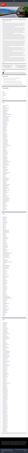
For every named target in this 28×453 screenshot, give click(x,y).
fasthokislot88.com (5, 157)
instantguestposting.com (6, 303)
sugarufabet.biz (5, 193)
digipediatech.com (5, 387)
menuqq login (3, 441)
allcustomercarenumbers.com (6, 161)
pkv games (4, 98)
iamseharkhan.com (5, 335)
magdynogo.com (5, 431)
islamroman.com (5, 244)
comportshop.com (5, 299)
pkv (3, 96)
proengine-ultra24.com (5, 267)
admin (10, 20)
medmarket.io (4, 379)
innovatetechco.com (5, 399)
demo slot (4, 94)
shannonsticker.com (5, 331)
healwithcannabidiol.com (6, 180)
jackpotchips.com (5, 159)
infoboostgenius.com (5, 408)
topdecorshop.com (5, 300)
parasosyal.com (5, 363)
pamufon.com (4, 171)
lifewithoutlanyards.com (6, 268)
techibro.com (4, 248)
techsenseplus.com (5, 407)
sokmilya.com (4, 206)
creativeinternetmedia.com (6, 232)
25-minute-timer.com (5, 140)
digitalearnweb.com (5, 323)
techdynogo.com (5, 385)
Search (4, 70)
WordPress (25, 450)
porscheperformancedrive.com (6, 172)
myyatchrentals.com (5, 346)
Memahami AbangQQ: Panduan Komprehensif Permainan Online (12, 82)
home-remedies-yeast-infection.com (7, 114)
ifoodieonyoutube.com (5, 117)
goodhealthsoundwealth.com (6, 365)
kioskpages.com (5, 181)
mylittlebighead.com (5, 147)
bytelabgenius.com (5, 398)
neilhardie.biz (4, 279)
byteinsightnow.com (5, 420)
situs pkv (6, 441)
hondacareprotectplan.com (6, 352)
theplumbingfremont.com (6, 309)
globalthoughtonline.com (6, 344)
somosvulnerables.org (5, 169)
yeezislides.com (5, 112)
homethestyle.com (5, 135)
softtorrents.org (5, 168)
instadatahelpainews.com (6, 201)
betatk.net (4, 313)
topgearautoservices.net (6, 195)
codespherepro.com (5, 417)
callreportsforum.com (5, 205)
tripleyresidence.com (5, 167)
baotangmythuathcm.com (6, 356)
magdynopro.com (5, 400)
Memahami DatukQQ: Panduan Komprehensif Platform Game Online (13, 84)
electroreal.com (5, 115)
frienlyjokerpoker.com (5, 246)
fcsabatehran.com (5, 368)
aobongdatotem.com (5, 113)
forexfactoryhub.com (5, 238)
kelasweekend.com (5, 312)
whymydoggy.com (5, 322)
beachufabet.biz (5, 191)
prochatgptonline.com (5, 237)
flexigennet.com (5, 377)
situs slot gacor (5, 93)
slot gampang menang (14, 444)
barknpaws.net (4, 341)
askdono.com (4, 227)
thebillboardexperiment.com (6, 190)
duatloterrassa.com (5, 170)
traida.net (4, 269)
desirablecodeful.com (5, 376)
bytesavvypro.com (5, 410)
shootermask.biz (5, 282)
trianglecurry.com (5, 182)
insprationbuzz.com (5, 332)
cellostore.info (4, 342)
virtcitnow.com (4, 235)
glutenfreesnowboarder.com (6, 178)
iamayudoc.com (5, 146)
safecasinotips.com (5, 158)
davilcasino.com (5, 129)
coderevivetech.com (5, 421)
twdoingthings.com (5, 373)
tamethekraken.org (5, 173)
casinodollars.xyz (5, 289)
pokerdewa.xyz (4, 291)
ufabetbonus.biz (5, 311)
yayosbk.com (4, 278)
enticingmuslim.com (5, 364)
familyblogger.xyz (5, 162)
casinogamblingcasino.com (6, 353)
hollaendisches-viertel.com (6, 266)
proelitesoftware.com (5, 160)
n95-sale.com (4, 233)
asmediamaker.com (5, 343)
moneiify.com (4, 345)
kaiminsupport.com (5, 329)
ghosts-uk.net (4, 226)
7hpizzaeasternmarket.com (6, 265)
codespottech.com (5, 384)
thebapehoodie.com (5, 362)
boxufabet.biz (4, 194)
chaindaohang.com (5, 259)
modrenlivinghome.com (6, 200)
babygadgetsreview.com (6, 254)
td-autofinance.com (5, 245)
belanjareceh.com (5, 330)
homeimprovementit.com (6, 107)
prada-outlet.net (5, 216)
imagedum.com (5, 183)
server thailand (20, 442)
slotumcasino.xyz (5, 287)
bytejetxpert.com (5, 429)
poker (3, 92)
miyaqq (21, 444)
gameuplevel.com (5, 134)
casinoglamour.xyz (5, 288)
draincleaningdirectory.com (6, 355)
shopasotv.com (5, 301)
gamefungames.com (5, 139)
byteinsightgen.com (5, 411)
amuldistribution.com (5, 136)
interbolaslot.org (5, 324)
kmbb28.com (4, 204)
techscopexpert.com (5, 396)
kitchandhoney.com (5, 270)
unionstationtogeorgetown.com (7, 145)
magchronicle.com (5, 386)
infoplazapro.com (5, 401)
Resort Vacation (17, 449)
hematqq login (16, 442)
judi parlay (19, 441)
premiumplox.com (5, 277)
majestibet (18, 444)
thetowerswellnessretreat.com (6, 184)
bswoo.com (4, 315)
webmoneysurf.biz (5, 280)
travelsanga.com (5, 302)
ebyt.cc (3, 258)
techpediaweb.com (5, 397)
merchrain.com (4, 203)
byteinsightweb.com (5, 389)
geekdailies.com (5, 202)
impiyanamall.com (5, 126)
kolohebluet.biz (4, 281)
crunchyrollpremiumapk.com (6, 351)
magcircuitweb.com (5, 395)
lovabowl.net (4, 106)
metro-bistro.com (5, 271)
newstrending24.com (5, 310)
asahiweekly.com (5, 149)
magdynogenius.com (5, 390)
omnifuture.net (4, 221)
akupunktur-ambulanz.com (6, 255)
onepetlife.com (4, 189)
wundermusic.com (5, 138)
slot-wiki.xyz (4, 292)
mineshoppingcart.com (6, 118)
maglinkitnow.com (5, 388)
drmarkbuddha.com (5, 260)
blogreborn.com (5, 234)
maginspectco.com (5, 430)
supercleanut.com (5, 150)
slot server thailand (15, 441)
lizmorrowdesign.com (5, 179)
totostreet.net (4, 128)
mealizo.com (4, 340)
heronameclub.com (5, 378)
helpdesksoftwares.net (5, 105)
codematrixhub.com (5, 406)
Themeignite (21, 449)
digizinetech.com (5, 412)
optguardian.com (5, 127)
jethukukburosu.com (5, 357)
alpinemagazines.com (5, 249)
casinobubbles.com (5, 124)
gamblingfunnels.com (5, 222)
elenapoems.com (5, 366)
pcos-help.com (4, 223)
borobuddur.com (5, 137)
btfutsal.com (4, 224)
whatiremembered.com (5, 256)
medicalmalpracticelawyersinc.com (7, 298)
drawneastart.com (5, 156)
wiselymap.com (5, 236)
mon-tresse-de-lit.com (5, 192)
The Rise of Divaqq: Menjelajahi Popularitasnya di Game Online (12, 81)
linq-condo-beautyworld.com (6, 257)
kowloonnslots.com (5, 247)
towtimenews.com (5, 354)
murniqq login (12, 442)
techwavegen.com (5, 409)
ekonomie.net (4, 304)
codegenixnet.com (5, 418)
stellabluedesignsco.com (6, 374)
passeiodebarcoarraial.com (6, 333)
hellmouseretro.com (5, 367)
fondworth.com (5, 334)
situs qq (12, 441)
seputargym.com (5, 125)
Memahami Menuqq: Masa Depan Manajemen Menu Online (12, 78)
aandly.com (4, 314)
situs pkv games (4, 442)
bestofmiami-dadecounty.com (6, 116)
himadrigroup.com (5, 243)
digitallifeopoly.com (5, 123)
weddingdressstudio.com (6, 276)
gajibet (23, 444)
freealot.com (4, 148)
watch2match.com (5, 293)
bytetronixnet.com (5, 428)
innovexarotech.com (5, 423)
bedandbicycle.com (5, 151)
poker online (4, 95)
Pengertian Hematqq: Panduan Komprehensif (9, 79)
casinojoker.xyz (5, 290)
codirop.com (4, 225)
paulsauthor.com (5, 375)
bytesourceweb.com (5, 419)
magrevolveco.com (5, 422)
